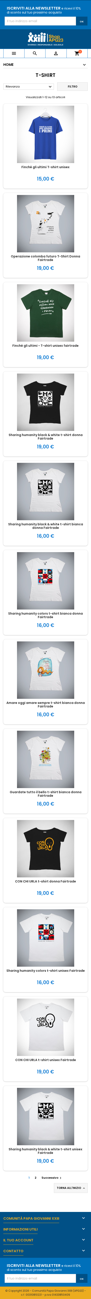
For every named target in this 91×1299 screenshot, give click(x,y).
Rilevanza (29, 87)
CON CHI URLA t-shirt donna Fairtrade (45, 881)
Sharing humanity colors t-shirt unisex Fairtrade (45, 970)
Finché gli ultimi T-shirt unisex (45, 167)
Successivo (52, 1178)
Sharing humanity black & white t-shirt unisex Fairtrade (45, 1151)
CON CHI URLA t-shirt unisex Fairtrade (45, 1060)
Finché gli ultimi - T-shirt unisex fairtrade (45, 345)
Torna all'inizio (71, 1188)
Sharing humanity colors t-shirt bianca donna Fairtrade (45, 615)
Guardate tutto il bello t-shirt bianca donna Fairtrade (46, 794)
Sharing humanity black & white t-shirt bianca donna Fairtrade (45, 526)
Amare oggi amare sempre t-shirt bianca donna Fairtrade (45, 705)
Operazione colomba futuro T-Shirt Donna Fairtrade (45, 258)
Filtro (72, 86)
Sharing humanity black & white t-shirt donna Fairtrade (46, 437)
